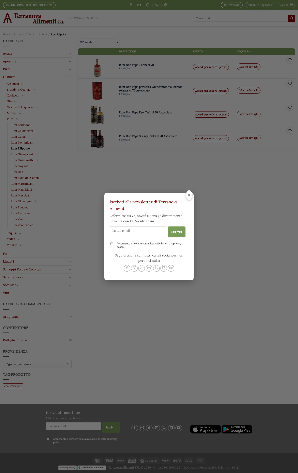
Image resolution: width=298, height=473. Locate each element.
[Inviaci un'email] (149, 268)
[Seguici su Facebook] (127, 268)
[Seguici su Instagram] (134, 268)
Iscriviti (176, 232)
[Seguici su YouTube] (171, 268)
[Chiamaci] (156, 268)
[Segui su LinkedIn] (163, 268)
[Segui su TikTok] (141, 268)
